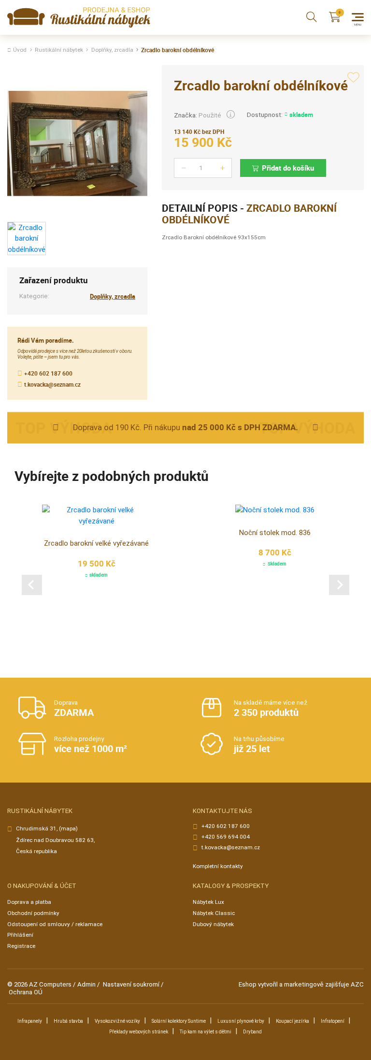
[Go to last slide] (32, 585)
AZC (357, 984)
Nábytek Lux (208, 902)
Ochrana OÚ (26, 992)
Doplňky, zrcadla (112, 50)
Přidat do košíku (288, 168)
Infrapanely (29, 1021)
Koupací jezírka (292, 1021)
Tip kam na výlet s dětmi (205, 1031)
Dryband (252, 1031)
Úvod (20, 50)
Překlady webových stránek (138, 1031)
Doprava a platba (29, 902)
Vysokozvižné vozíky (117, 1021)
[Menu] (357, 17)
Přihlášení (20, 934)
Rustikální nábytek (59, 50)
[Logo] (78, 17)
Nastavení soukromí (131, 984)
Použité (210, 115)
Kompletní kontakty (218, 866)
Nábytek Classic (214, 913)
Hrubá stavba (68, 1021)
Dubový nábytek (213, 924)
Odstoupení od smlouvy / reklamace (54, 924)
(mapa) (68, 828)
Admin (86, 984)
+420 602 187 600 (48, 373)
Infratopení (332, 1021)
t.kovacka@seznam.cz (52, 384)
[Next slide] (339, 585)
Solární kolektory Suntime (179, 1021)
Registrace (21, 946)
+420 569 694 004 (225, 837)
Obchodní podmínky (33, 913)
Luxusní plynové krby (240, 1021)
